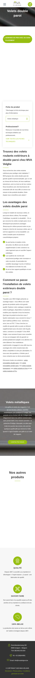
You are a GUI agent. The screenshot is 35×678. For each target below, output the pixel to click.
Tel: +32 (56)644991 (19, 655)
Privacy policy (17, 671)
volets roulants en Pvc (10, 371)
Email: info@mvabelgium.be (19, 660)
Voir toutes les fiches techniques (15, 140)
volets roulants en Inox (20, 368)
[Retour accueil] (17, 4)
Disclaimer (8, 671)
